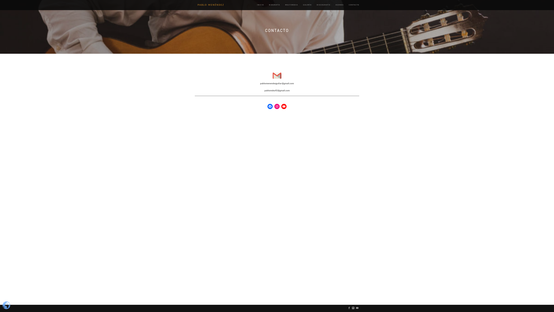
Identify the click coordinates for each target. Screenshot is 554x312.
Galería (307, 5)
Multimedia (291, 5)
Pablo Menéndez (211, 5)
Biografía (274, 5)
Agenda (340, 5)
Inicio (260, 5)
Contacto (354, 5)
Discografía (323, 5)
